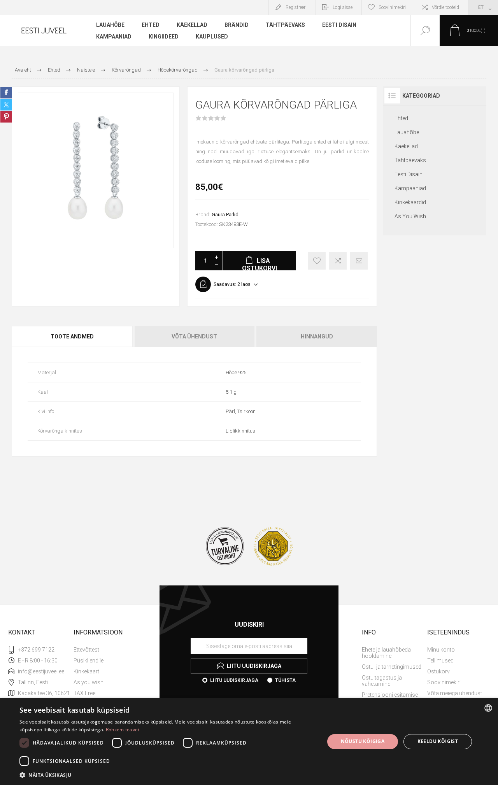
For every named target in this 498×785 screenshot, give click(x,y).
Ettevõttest (86, 650)
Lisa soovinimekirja (317, 261)
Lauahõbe (407, 132)
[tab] (72, 336)
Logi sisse (342, 7)
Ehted (401, 118)
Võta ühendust (194, 336)
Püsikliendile (88, 660)
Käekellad (406, 146)
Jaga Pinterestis (6, 117)
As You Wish (410, 216)
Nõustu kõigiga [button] (363, 741)
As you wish (88, 682)
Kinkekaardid (410, 202)
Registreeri (296, 7)
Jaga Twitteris (6, 104)
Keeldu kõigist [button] (437, 741)
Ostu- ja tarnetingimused (391, 667)
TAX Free (84, 693)
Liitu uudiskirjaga (234, 680)
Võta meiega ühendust (454, 693)
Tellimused (440, 660)
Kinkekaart (86, 671)
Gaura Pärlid (225, 214)
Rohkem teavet (123, 729)
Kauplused (212, 36)
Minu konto (441, 650)
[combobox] (488, 708)
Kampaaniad (410, 188)
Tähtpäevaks (410, 160)
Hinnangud (317, 336)
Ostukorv (438, 671)
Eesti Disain (409, 174)
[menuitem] (105, 649)
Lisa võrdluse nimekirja (338, 261)
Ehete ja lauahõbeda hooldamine (386, 653)
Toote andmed (72, 336)
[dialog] (249, 741)
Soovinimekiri (444, 682)
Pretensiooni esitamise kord (390, 698)
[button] (167, 774)
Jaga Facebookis (6, 92)
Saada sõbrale (359, 261)
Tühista (285, 680)
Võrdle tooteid (445, 7)
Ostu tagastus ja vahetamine (382, 681)
